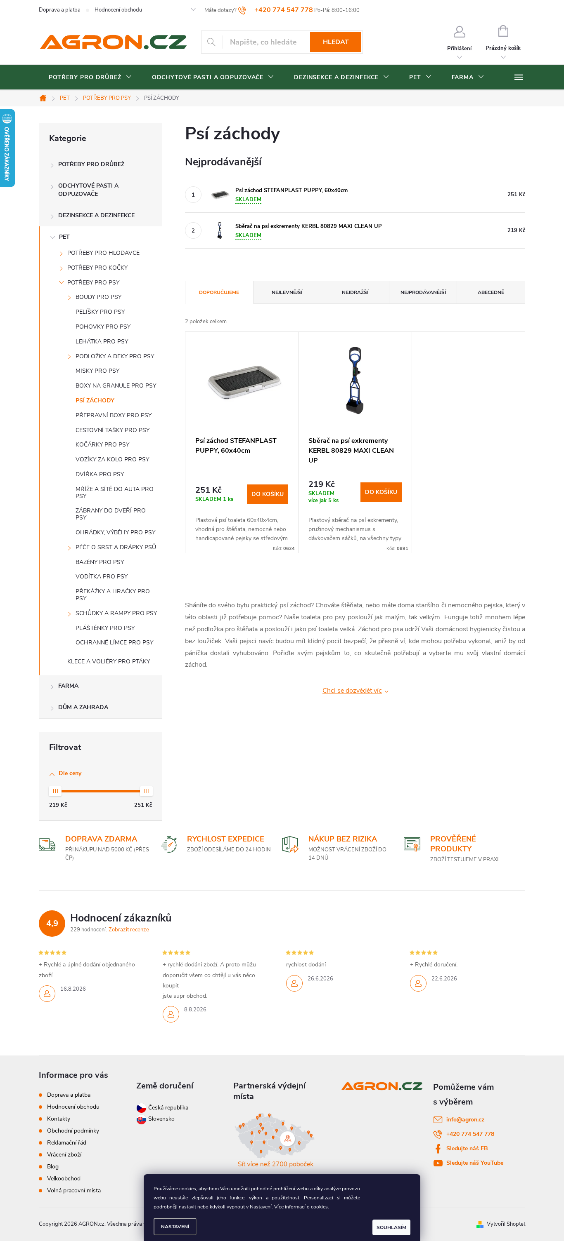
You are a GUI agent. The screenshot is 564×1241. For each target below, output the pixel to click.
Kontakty (58, 1119)
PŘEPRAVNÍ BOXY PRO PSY (114, 415)
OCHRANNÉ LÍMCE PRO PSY (114, 642)
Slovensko (161, 1119)
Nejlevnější (287, 292)
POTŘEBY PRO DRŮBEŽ (91, 164)
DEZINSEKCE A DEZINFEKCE (96, 215)
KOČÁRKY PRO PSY (102, 445)
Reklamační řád (66, 1143)
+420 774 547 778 (470, 1134)
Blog (53, 1166)
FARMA (68, 686)
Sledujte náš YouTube (474, 1163)
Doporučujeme (219, 292)
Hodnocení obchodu (118, 10)
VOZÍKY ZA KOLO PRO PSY (112, 459)
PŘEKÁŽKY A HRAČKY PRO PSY (113, 595)
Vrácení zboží (64, 1155)
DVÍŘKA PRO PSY (100, 474)
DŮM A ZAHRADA (83, 707)
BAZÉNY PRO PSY (100, 562)
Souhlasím (391, 1227)
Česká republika (168, 1108)
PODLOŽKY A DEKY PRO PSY (115, 356)
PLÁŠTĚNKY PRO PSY (105, 628)
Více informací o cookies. (301, 1206)
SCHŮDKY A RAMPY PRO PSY (116, 613)
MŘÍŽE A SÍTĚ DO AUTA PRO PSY (115, 492)
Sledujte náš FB (467, 1148)
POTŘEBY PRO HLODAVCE (103, 253)
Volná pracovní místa (74, 1190)
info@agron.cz (465, 1119)
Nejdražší (355, 292)
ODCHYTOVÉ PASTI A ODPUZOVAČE (88, 190)
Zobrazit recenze (129, 929)
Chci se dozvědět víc (352, 690)
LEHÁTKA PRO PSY (102, 342)
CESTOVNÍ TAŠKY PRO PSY (112, 430)
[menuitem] (90, 77)
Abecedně (491, 292)
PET (64, 237)
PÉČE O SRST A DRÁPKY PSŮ (116, 547)
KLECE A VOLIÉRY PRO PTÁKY (108, 661)
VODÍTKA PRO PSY (102, 577)
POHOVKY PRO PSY (103, 327)
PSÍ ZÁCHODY (95, 400)
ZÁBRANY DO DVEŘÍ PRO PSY (111, 514)
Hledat (336, 42)
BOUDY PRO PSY (98, 297)
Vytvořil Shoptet (506, 1224)
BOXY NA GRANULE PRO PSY (116, 386)
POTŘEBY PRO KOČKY (97, 268)
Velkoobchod (64, 1178)
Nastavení (175, 1226)
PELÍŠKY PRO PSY (100, 312)
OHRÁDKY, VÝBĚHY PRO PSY (115, 532)
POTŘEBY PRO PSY (93, 283)
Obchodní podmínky (73, 1131)
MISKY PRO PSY (97, 371)
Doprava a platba (60, 10)
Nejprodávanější (423, 292)
